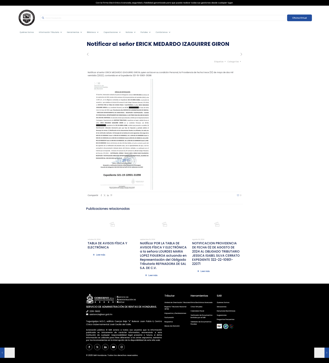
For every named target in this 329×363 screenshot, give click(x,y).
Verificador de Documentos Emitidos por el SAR (201, 316)
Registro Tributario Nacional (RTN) (175, 308)
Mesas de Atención (172, 326)
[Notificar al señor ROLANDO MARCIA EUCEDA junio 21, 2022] (7, 353)
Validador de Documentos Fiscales (201, 323)
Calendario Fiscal (197, 311)
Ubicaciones (221, 307)
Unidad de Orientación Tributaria (177, 302)
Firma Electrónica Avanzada (201, 302)
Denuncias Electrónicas (226, 311)
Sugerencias (222, 315)
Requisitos (168, 322)
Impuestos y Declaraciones (175, 313)
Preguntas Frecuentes (225, 319)
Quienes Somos (223, 302)
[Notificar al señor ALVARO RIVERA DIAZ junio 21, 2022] (321, 353)
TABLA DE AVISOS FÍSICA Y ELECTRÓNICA (107, 245)
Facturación (169, 317)
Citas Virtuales (196, 307)
